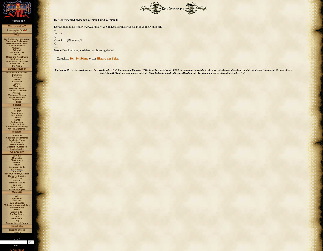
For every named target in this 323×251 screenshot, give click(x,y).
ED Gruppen (17, 160)
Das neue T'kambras (17, 90)
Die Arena (17, 66)
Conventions (17, 169)
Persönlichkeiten (17, 88)
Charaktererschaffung (17, 126)
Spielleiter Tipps (17, 140)
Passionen (17, 77)
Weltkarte (16, 48)
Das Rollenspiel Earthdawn (17, 39)
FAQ (17, 221)
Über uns (17, 201)
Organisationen (17, 97)
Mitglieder (17, 158)
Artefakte (17, 93)
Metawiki (17, 192)
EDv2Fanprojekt (17, 189)
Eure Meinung (17, 207)
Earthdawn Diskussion (17, 41)
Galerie (16, 162)
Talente (17, 117)
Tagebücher (17, 113)
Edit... (17, 245)
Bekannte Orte (17, 52)
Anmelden (17, 198)
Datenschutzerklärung (17, 223)
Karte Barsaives (17, 46)
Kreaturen (17, 81)
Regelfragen (17, 142)
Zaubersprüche (17, 124)
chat (23, 30)
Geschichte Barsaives (17, 43)
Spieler (17, 104)
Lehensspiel (17, 187)
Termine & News (17, 183)
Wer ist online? (17, 26)
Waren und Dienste (17, 95)
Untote (17, 84)
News (17, 210)
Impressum (16, 218)
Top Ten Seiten (17, 214)
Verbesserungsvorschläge (17, 205)
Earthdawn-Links (17, 167)
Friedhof (17, 111)
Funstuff (17, 180)
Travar (17, 55)
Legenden (17, 99)
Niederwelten (16, 59)
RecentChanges (17, 230)
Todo (16, 216)
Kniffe (17, 120)
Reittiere (17, 102)
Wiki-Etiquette (17, 203)
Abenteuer (17, 135)
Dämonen (17, 75)
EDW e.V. (17, 156)
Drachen (17, 79)
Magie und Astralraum (17, 57)
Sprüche (17, 185)
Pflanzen (17, 86)
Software (17, 171)
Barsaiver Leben (17, 68)
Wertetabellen (17, 144)
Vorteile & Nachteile (17, 129)
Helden (16, 108)
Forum (17, 165)
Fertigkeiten (17, 122)
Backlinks (17, 226)
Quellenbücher (17, 149)
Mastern (16, 131)
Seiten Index (17, 212)
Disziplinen (16, 115)
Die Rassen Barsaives (16, 73)
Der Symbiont (79, 58)
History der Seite (107, 58)
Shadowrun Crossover (17, 61)
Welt (16, 35)
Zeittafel (17, 50)
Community (17, 151)
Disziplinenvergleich (17, 147)
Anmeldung (18, 20)
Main (17, 196)
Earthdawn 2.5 (17, 64)
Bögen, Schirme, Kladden (17, 174)
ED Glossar (16, 178)
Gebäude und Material (17, 138)
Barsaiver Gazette (17, 176)
